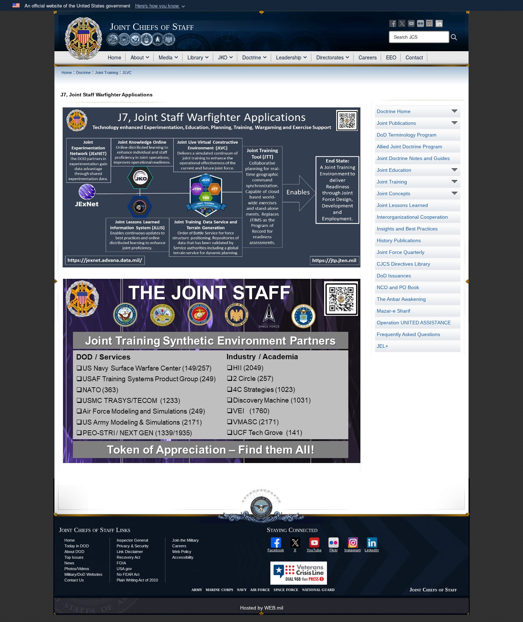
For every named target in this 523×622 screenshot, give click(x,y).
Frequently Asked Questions (408, 334)
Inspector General (132, 540)
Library (195, 57)
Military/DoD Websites (83, 574)
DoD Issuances (394, 275)
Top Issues (74, 557)
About (137, 57)
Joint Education (394, 170)
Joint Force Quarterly (400, 252)
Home (114, 57)
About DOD (74, 551)
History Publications (399, 240)
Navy (242, 590)
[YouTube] (411, 22)
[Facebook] (393, 22)
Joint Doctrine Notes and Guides (413, 158)
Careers (368, 57)
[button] (160, 6)
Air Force (260, 590)
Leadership (288, 57)
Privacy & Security (133, 546)
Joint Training (392, 182)
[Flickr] (420, 22)
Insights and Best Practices (407, 229)
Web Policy (181, 551)
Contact (414, 57)
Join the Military (185, 540)
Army (196, 590)
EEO (391, 57)
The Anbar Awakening (401, 299)
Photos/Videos (76, 569)
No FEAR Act (128, 574)
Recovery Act (128, 557)
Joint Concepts (393, 193)
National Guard (318, 590)
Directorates (330, 57)
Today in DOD (76, 546)
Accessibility (183, 557)
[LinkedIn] (439, 22)
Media (166, 57)
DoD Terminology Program (407, 135)
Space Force (286, 590)
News (69, 563)
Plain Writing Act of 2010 (137, 580)
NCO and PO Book (398, 287)
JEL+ (382, 346)
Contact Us (74, 580)
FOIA (121, 563)
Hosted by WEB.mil (261, 608)
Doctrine (251, 57)
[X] (402, 22)
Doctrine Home (394, 111)
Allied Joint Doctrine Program (409, 146)
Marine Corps (219, 590)
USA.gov (124, 569)
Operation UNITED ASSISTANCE (414, 322)
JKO (222, 57)
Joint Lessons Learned (402, 205)
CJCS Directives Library (403, 264)
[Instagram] (430, 22)
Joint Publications (396, 123)
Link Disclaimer (130, 551)
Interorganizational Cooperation (412, 217)
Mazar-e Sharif (393, 311)
